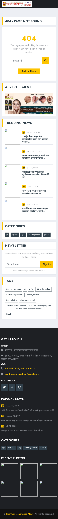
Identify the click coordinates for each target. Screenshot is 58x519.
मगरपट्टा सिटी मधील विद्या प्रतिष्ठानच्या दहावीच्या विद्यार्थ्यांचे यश (35, 175)
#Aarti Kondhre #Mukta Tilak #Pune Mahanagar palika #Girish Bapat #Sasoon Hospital (29, 307)
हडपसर (46, 234)
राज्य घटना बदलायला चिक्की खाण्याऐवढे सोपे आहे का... (34, 192)
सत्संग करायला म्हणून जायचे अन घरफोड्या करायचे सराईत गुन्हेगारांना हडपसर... (27, 420)
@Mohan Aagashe (13, 289)
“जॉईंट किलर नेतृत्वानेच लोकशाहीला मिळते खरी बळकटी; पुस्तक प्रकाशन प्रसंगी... (28, 410)
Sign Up (47, 264)
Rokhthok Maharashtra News (20, 513)
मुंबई (23, 234)
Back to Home (29, 71)
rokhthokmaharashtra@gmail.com (22, 374)
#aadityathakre (33, 294)
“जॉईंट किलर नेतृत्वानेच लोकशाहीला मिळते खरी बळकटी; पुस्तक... (35, 139)
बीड (24, 187)
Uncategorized (34, 234)
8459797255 (12, 368)
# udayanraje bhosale (14, 294)
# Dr (31, 289)
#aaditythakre (11, 300)
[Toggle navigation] (52, 4)
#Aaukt (9, 314)
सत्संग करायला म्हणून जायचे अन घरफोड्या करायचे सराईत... (35, 156)
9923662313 (28, 368)
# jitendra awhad (43, 289)
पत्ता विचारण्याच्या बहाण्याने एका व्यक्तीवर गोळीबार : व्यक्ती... (35, 209)
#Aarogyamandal (27, 300)
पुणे (24, 132)
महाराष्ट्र (15, 234)
